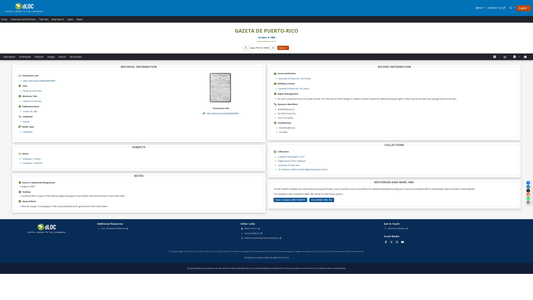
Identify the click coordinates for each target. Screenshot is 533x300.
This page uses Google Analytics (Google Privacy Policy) (266, 257)
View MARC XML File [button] (321, 199)
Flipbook (39, 56)
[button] (512, 8)
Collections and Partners (23, 19)
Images (51, 56)
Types (70, 19)
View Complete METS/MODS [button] (290, 199)
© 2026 (266, 268)
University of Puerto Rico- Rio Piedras (294, 78)
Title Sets (44, 19)
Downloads (25, 56)
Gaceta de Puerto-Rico (32, 101)
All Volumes (76, 56)
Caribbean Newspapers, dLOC (291, 156)
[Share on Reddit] (529, 194)
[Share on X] (529, 190)
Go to (282, 47)
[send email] (529, 202)
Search (62, 56)
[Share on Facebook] (529, 183)
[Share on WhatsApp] (529, 198)
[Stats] (505, 57)
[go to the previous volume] (246, 48)
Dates (79, 19)
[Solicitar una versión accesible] (495, 57)
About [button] (479, 7)
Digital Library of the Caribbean (292, 161)
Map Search (58, 19)
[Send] (525, 57)
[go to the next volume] (273, 48)
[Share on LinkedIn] (529, 186)
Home (4, 19)
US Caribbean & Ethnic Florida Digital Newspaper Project (302, 169)
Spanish (26, 121)
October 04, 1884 (30, 111)
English (522, 8)
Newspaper (28, 131)
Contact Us (494, 7)
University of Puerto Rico (289, 165)
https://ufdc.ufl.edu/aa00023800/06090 (39, 80)
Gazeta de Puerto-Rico (32, 91)
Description (9, 56)
